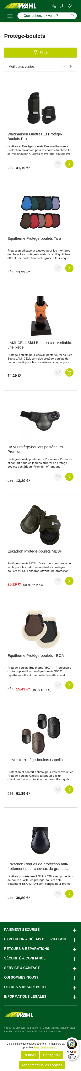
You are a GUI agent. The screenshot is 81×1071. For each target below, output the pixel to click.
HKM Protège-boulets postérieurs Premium (35, 449)
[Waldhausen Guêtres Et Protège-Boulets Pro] (40, 108)
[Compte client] (62, 6)
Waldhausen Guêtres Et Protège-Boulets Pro (34, 136)
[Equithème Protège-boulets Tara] (40, 212)
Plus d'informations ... (46, 1047)
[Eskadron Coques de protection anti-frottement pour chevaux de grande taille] (40, 838)
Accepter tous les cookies (41, 1065)
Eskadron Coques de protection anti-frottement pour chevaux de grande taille (37, 866)
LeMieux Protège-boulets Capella (35, 760)
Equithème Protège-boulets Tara (34, 238)
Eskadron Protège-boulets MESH (35, 551)
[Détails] (69, 164)
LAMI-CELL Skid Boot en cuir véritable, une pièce (39, 345)
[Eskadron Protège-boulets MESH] (40, 525)
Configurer (51, 1055)
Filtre (44, 52)
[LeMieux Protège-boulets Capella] (40, 733)
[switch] (72, 1056)
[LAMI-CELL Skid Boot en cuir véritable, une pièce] (40, 316)
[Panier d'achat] (75, 6)
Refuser (29, 1055)
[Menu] (10, 17)
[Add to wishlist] (58, 164)
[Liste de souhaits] (70, 6)
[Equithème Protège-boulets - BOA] (40, 629)
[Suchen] (72, 15)
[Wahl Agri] (20, 6)
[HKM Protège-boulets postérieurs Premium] (40, 421)
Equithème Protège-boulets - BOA (35, 655)
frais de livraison (60, 1027)
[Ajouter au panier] (69, 372)
